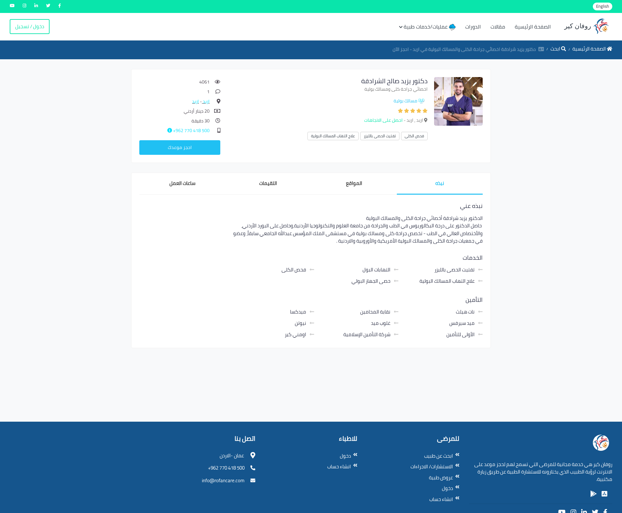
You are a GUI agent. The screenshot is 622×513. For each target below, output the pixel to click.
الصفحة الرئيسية (533, 26)
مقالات (497, 26)
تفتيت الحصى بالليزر (380, 136)
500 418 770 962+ (191, 130)
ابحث (555, 48)
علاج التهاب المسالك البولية (333, 136)
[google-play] (593, 494)
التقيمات (268, 183)
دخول (447, 488)
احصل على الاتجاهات (383, 120)
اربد (206, 101)
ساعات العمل (182, 183)
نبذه (439, 183)
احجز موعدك (180, 147)
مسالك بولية (405, 101)
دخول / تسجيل (29, 26)
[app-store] (604, 494)
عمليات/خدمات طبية (426, 26)
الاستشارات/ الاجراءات (431, 466)
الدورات (473, 26)
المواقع (354, 183)
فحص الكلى (414, 136)
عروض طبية (441, 477)
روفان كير (578, 25)
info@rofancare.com (223, 480)
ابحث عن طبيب (438, 456)
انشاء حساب (441, 499)
